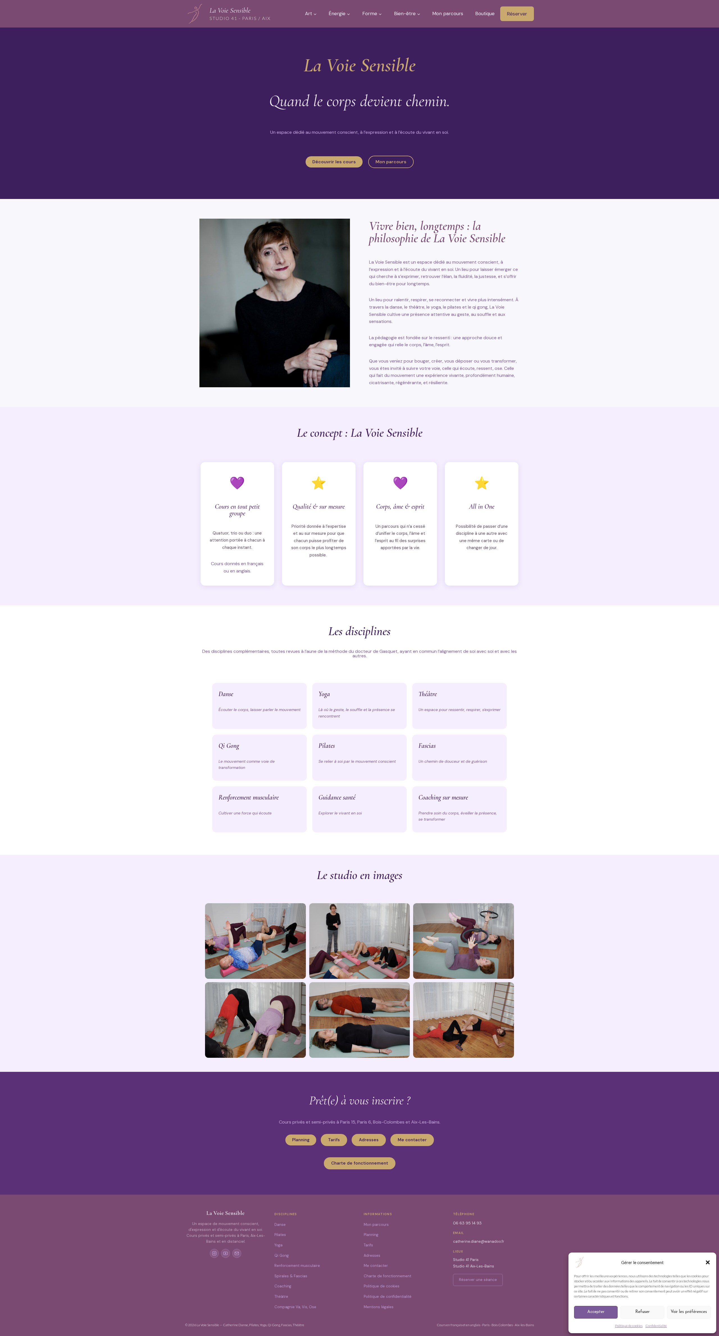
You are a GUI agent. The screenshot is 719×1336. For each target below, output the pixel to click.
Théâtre (281, 1296)
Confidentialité (656, 1326)
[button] (708, 1262)
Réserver (517, 13)
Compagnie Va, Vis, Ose (295, 1307)
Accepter (595, 1312)
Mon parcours (447, 13)
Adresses (372, 1255)
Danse (280, 1224)
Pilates (280, 1234)
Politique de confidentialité (387, 1296)
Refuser (642, 1312)
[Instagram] (214, 1253)
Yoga (278, 1245)
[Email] (236, 1253)
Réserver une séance (478, 1279)
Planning (371, 1234)
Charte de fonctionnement (387, 1276)
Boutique (485, 13)
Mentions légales (378, 1307)
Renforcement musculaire (297, 1265)
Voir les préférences (689, 1312)
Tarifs (368, 1245)
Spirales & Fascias (290, 1276)
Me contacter (376, 1265)
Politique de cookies (629, 1326)
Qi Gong (281, 1255)
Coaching (282, 1286)
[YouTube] (225, 1253)
